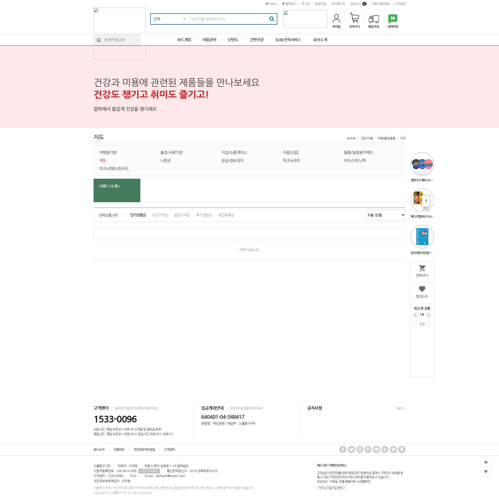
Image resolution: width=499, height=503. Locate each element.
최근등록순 (226, 215)
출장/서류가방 (171, 152)
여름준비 (209, 39)
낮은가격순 (160, 215)
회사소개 (99, 449)
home (272, 3)
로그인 (305, 3)
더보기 (400, 408)
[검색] (271, 19)
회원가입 (320, 3)
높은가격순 (182, 215)
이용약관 (119, 449)
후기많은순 (204, 215)
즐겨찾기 (290, 3)
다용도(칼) (291, 152)
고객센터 (400, 3)
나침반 (165, 160)
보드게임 (184, 39)
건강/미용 (367, 138)
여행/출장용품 (386, 138)
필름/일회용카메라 (358, 152)
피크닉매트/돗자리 (113, 168)
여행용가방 (107, 152)
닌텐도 (233, 39)
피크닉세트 (291, 160)
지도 (402, 138)
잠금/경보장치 (232, 160)
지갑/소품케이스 (234, 152)
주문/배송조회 (380, 3)
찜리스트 (422, 296)
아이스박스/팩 (355, 160)
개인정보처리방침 (144, 449)
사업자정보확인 (149, 471)
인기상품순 (138, 215)
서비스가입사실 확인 (331, 487)
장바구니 (357, 4)
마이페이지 (338, 3)
